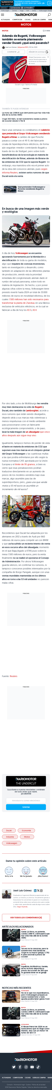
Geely (34, 11)
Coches (27, 20)
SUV (27, 11)
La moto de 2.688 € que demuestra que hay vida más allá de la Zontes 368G (26, 114)
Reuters (13, 676)
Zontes (14, 11)
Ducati (9, 830)
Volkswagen (5, 11)
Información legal (19, 1085)
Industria (10, 837)
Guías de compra (39, 20)
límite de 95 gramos (25, 464)
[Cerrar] (48, 57)
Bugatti (38, 407)
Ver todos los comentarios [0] (26, 917)
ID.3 (29, 310)
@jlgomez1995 (23, 47)
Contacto (10, 1085)
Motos (5, 31)
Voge (21, 11)
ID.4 (35, 310)
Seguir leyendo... (22, 907)
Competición (17, 20)
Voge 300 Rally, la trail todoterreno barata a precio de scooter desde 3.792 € (24, 120)
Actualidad (5, 20)
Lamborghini (32, 410)
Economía (26, 830)
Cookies (28, 1085)
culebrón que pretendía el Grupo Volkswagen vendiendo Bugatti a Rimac (26, 133)
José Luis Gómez (11, 47)
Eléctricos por (15, 8)
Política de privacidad (38, 1085)
